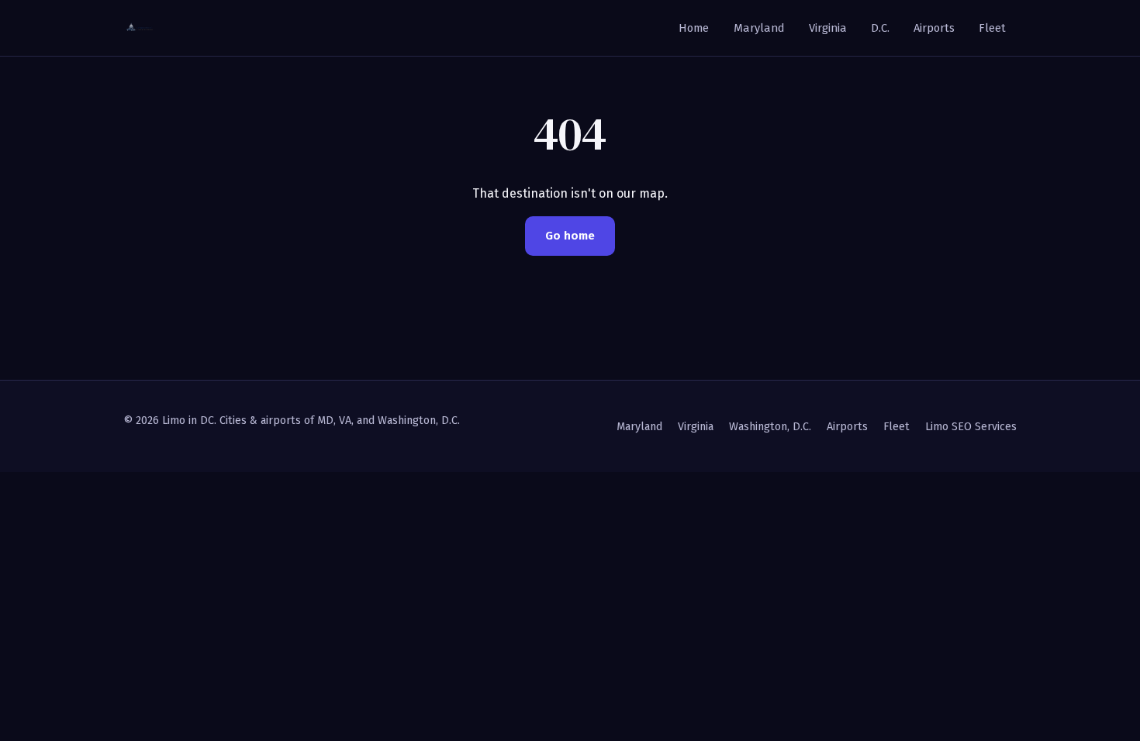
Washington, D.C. (770, 426)
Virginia (828, 28)
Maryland (759, 28)
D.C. (880, 28)
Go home (570, 236)
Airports (934, 28)
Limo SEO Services (971, 426)
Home (694, 28)
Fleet (992, 28)
